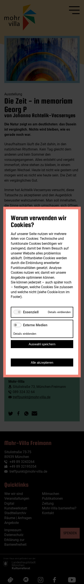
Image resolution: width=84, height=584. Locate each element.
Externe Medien (35, 325)
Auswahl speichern (42, 344)
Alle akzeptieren (42, 362)
